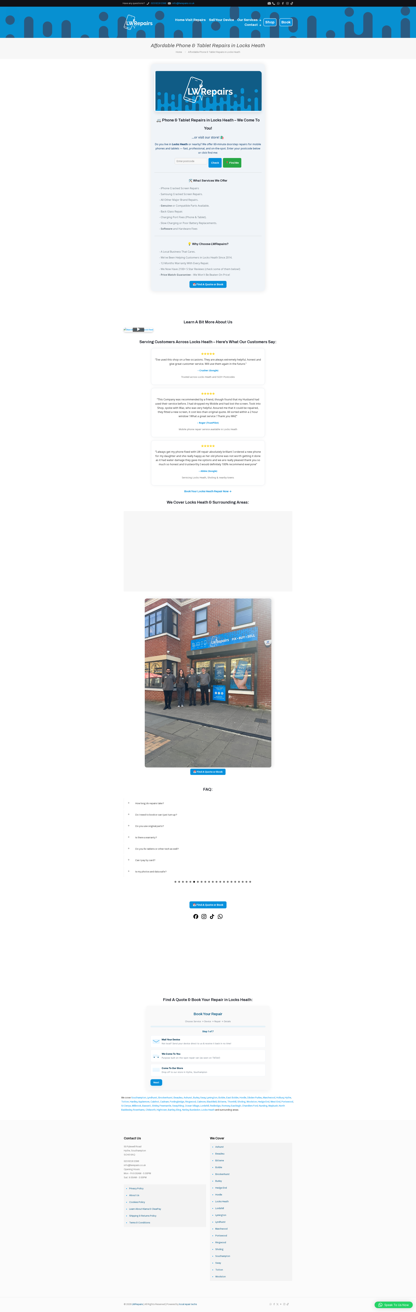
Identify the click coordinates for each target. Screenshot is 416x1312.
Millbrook (136, 1106)
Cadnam (164, 1102)
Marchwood (269, 1097)
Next (296, 878)
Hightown (162, 1110)
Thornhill (231, 1102)
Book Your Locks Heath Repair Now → (208, 491)
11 (213, 882)
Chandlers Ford (250, 1106)
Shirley (155, 1106)
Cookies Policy (137, 1202)
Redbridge (215, 1106)
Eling (178, 1110)
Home (179, 52)
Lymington (212, 1097)
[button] (208, 1041)
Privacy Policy (136, 1188)
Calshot (154, 1102)
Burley (196, 1097)
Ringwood (190, 1102)
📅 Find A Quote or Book (208, 284)
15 (228, 882)
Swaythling (178, 1106)
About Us (134, 1195)
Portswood (287, 1102)
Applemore (144, 1102)
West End (275, 1102)
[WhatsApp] (220, 917)
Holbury (280, 1097)
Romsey (226, 1106)
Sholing (241, 1102)
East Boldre (232, 1097)
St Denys (126, 1106)
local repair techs (188, 1304)
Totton (125, 1102)
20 (246, 882)
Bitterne (222, 1102)
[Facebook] (195, 917)
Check (215, 162)
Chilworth (151, 1110)
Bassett (146, 1106)
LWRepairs (137, 1304)
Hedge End (263, 1102)
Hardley (133, 1102)
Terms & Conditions (139, 1222)
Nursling (263, 1106)
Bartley (171, 1110)
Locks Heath (222, 1201)
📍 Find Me (232, 162)
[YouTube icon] (281, 1304)
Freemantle (165, 1106)
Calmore (201, 1102)
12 (216, 882)
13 (220, 882)
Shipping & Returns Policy (142, 1216)
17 (235, 882)
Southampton (138, 1097)
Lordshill (204, 1106)
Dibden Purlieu (254, 1097)
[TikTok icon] (287, 1304)
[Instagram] (204, 917)
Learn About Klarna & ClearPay (145, 1209)
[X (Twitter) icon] (277, 1304)
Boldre (221, 1097)
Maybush (273, 1106)
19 (243, 882)
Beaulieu (178, 1097)
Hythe (288, 1097)
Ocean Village (192, 1106)
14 (224, 882)
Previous (119, 878)
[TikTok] (212, 917)
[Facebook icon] (274, 1304)
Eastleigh (236, 1106)
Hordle (243, 1097)
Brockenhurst (165, 1097)
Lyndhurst (152, 1097)
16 (231, 882)
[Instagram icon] (284, 1304)
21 (250, 882)
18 (239, 882)
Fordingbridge (177, 1102)
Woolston (252, 1102)
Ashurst (188, 1097)
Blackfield (212, 1102)
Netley (185, 1110)
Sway (203, 1097)
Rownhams (139, 1110)
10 (209, 882)
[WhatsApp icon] (270, 1304)
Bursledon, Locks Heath (202, 1110)
